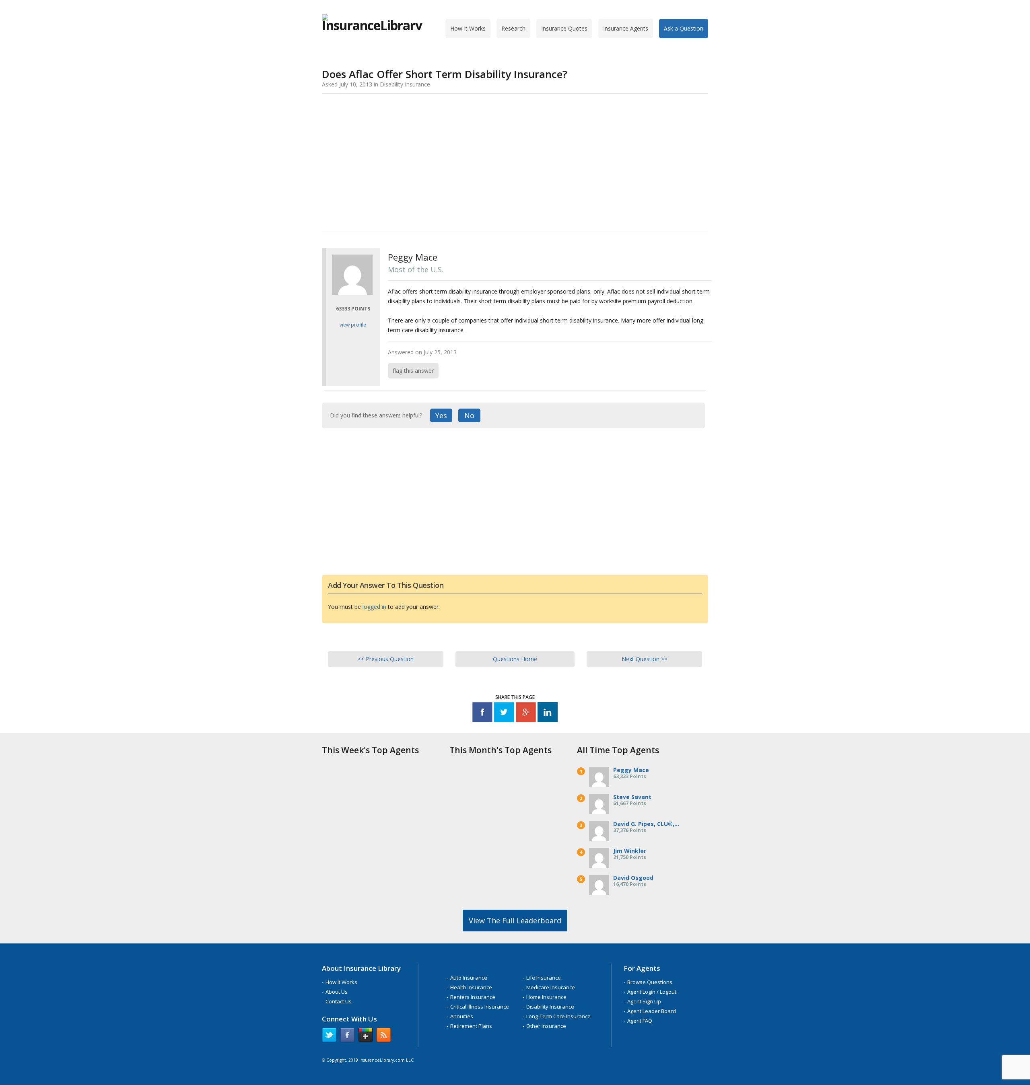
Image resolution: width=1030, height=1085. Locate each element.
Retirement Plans (471, 1026)
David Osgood (633, 878)
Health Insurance (471, 987)
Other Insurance (546, 1026)
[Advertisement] (515, 161)
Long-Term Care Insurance (558, 1016)
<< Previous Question (386, 659)
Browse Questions (649, 982)
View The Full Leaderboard (515, 920)
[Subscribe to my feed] (383, 1037)
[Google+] (526, 713)
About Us (336, 991)
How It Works (468, 28)
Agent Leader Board (651, 1011)
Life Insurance (543, 977)
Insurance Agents (625, 28)
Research (513, 28)
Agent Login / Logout (651, 991)
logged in (374, 606)
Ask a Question (683, 28)
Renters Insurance (472, 997)
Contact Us (338, 1001)
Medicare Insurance (550, 987)
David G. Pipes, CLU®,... (646, 824)
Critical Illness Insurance (479, 1006)
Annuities (461, 1016)
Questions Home (515, 659)
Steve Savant (632, 797)
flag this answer (413, 370)
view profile (353, 324)
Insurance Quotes (564, 28)
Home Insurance (546, 997)
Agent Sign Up (644, 1001)
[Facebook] (482, 713)
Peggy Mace (631, 770)
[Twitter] (504, 713)
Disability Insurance (550, 1006)
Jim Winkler (629, 851)
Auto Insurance (468, 977)
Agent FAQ (639, 1020)
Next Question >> (644, 659)
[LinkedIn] (548, 713)
